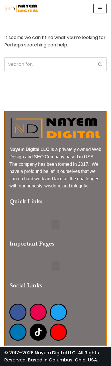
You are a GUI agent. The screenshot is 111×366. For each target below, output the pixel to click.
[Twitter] (58, 312)
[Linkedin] (17, 332)
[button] (55, 224)
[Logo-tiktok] (38, 332)
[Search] (100, 64)
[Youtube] (58, 332)
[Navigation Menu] (100, 8)
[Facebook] (17, 312)
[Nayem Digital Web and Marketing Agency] (21, 8)
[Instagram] (38, 312)
